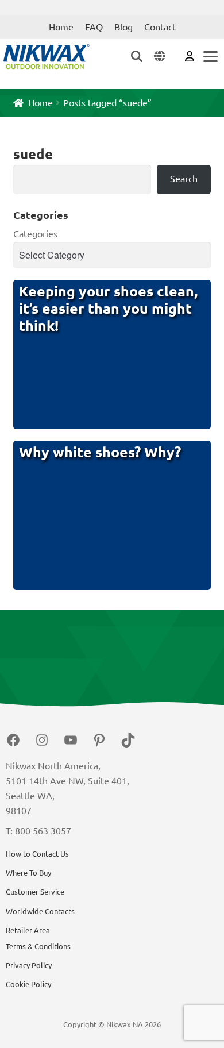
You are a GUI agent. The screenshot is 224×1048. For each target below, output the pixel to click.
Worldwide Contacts (40, 911)
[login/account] (189, 56)
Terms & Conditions (38, 946)
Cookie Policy (28, 984)
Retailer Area (28, 930)
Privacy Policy (29, 965)
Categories (35, 234)
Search (184, 179)
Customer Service (35, 892)
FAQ (94, 27)
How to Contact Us (37, 854)
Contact (160, 27)
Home (61, 27)
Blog (123, 27)
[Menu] (209, 56)
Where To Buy (28, 873)
